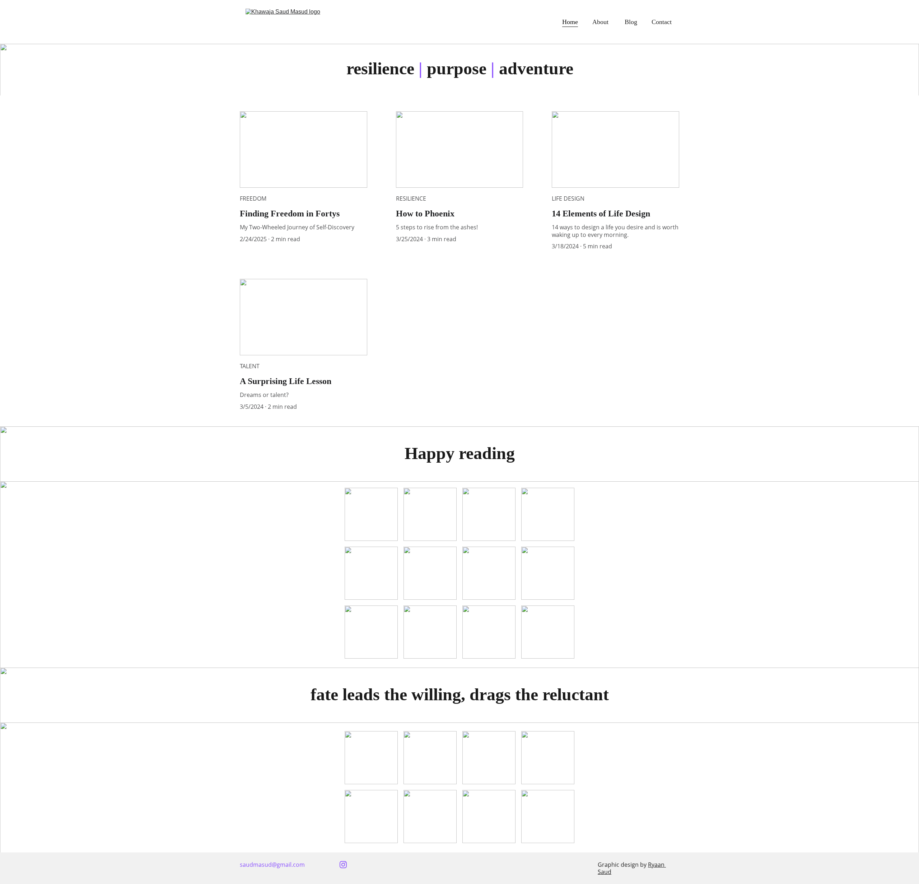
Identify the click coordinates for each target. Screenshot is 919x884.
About (601, 21)
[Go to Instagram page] (343, 864)
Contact (662, 21)
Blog (631, 21)
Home (570, 21)
